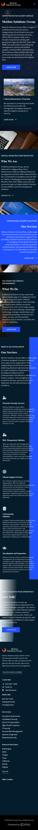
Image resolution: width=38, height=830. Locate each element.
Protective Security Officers (26, 239)
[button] (12, 672)
